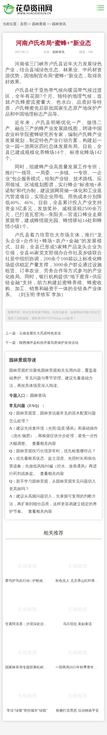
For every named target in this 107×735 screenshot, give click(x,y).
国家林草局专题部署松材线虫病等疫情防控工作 (27, 667)
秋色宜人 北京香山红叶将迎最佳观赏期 (77, 581)
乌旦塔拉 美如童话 (77, 624)
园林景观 (39, 24)
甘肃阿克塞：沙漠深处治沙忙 (27, 624)
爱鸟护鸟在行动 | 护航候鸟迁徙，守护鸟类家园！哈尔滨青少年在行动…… (27, 581)
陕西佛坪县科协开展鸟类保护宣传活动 (48, 343)
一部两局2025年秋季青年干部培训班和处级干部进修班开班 (77, 667)
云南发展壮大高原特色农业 (40, 333)
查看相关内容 (44, 443)
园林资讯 (59, 24)
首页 (23, 24)
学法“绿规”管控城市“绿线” (27, 710)
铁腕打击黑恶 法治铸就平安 (77, 710)
